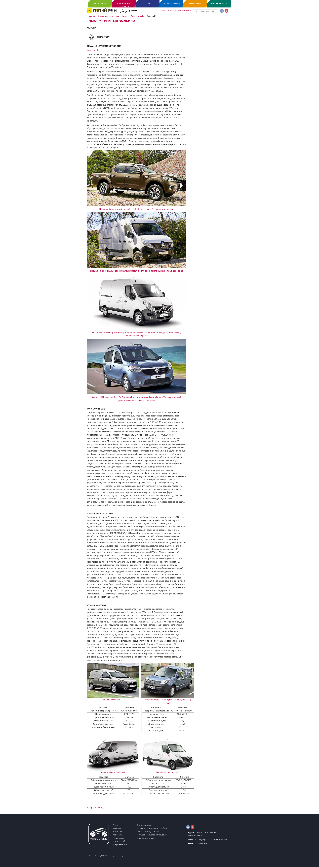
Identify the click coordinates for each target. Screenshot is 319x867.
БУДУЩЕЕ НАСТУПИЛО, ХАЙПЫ (152, 828)
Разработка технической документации (120, 841)
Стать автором (144, 825)
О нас (115, 825)
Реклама (117, 828)
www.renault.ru (94, 50)
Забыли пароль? (184, 10)
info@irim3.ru (197, 843)
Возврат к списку (95, 807)
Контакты (117, 834)
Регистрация (171, 10)
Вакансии (117, 831)
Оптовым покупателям (148, 831)
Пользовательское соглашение (152, 834)
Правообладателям (146, 838)
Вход (163, 10)
